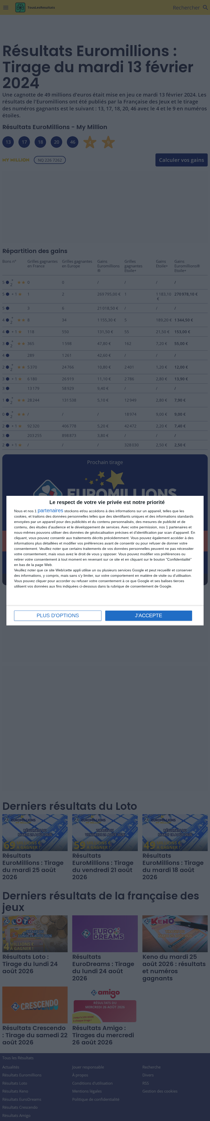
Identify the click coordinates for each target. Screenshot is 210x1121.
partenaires (50, 510)
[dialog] (105, 560)
